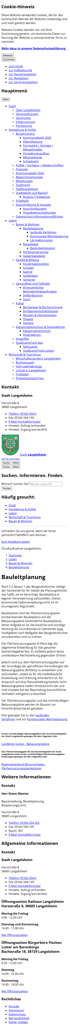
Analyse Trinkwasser (36, 197)
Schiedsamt (31, 161)
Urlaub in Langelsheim (31, 370)
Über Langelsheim (28, 110)
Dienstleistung (33, 142)
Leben (13, 220)
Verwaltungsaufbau (36, 153)
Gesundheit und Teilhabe (33, 284)
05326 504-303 (24, 823)
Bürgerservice (25, 134)
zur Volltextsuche (20, 70)
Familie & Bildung (27, 260)
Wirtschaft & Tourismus (25, 355)
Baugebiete (30, 244)
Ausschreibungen (35, 209)
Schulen (28, 268)
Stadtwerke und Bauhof (32, 193)
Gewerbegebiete (34, 256)
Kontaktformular (25, 422)
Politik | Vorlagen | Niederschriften (40, 165)
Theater (28, 319)
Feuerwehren (32, 335)
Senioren (29, 280)
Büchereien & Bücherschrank (42, 307)
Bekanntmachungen (29, 177)
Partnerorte (24, 126)
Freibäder (22, 374)
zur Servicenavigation (23, 82)
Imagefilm (22, 339)
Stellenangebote (27, 189)
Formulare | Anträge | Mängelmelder (38, 147)
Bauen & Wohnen (27, 224)
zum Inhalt (16, 66)
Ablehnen (8, 55)
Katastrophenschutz (37, 331)
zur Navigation (18, 78)
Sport (27, 299)
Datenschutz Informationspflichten (39, 217)
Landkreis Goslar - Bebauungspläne (25, 744)
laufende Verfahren (43, 232)
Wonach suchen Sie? (15, 484)
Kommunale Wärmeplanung (49, 236)
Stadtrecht (23, 185)
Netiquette (30, 347)
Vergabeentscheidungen (39, 213)
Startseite (15, 555)
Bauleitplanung (33, 228)
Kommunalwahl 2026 (37, 138)
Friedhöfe (22, 201)
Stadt (12, 106)
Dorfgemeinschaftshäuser (40, 311)
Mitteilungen (24, 181)
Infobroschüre (25, 122)
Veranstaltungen (27, 114)
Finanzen (22, 169)
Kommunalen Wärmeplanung (47, 719)
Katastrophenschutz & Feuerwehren (40, 327)
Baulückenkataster (42, 248)
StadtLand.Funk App (29, 343)
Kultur (20, 303)
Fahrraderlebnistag (29, 366)
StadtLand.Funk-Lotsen (38, 351)
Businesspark (25, 362)
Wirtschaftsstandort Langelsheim (38, 358)
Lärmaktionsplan (41, 240)
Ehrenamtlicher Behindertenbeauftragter (40, 289)
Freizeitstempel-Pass (30, 378)
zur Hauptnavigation (22, 74)
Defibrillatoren (33, 295)
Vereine (28, 323)
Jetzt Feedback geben (15, 542)
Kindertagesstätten (36, 264)
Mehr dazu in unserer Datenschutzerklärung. (33, 48)
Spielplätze (30, 276)
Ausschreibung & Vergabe (33, 205)
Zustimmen (9, 59)
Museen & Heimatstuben (40, 315)
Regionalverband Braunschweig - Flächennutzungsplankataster (23, 766)
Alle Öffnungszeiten (14, 935)
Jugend (27, 272)
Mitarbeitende (32, 157)
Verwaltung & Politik (22, 130)
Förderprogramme (35, 252)
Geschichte (23, 118)
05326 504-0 (22, 414)
